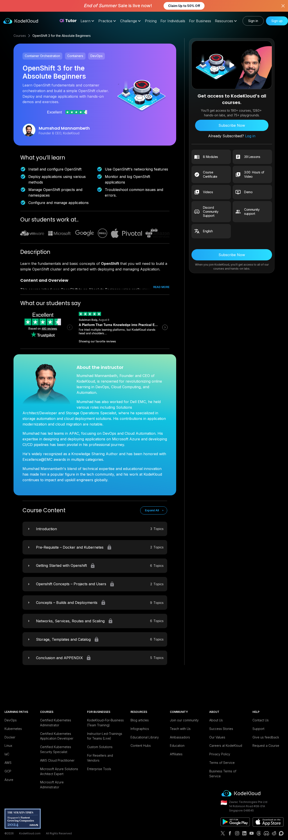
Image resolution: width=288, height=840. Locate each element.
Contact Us (260, 720)
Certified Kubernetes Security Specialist (55, 749)
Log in (249, 136)
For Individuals (172, 21)
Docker (9, 737)
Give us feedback (265, 737)
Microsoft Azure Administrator (52, 784)
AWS (7, 763)
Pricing (151, 21)
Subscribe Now (231, 125)
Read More (161, 287)
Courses (20, 36)
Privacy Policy (219, 754)
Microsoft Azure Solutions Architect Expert (59, 771)
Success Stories (221, 729)
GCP (7, 771)
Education (177, 745)
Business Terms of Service (222, 773)
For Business (200, 21)
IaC (6, 754)
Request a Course (265, 745)
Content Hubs (140, 745)
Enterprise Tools (99, 769)
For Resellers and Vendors (100, 758)
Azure (8, 780)
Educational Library (144, 737)
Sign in (253, 21)
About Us (216, 720)
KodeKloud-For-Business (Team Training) (105, 722)
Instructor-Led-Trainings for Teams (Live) (104, 736)
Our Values (217, 737)
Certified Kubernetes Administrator (55, 722)
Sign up (277, 21)
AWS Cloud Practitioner (57, 760)
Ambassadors (180, 737)
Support (258, 729)
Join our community (184, 720)
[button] (87, 21)
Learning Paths (16, 712)
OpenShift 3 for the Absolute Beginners (61, 36)
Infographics (139, 729)
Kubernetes (13, 729)
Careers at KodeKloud (225, 745)
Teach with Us (180, 729)
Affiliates (176, 754)
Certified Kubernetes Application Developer (56, 736)
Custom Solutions (99, 747)
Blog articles (139, 720)
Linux (8, 745)
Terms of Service (222, 763)
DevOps (10, 720)
